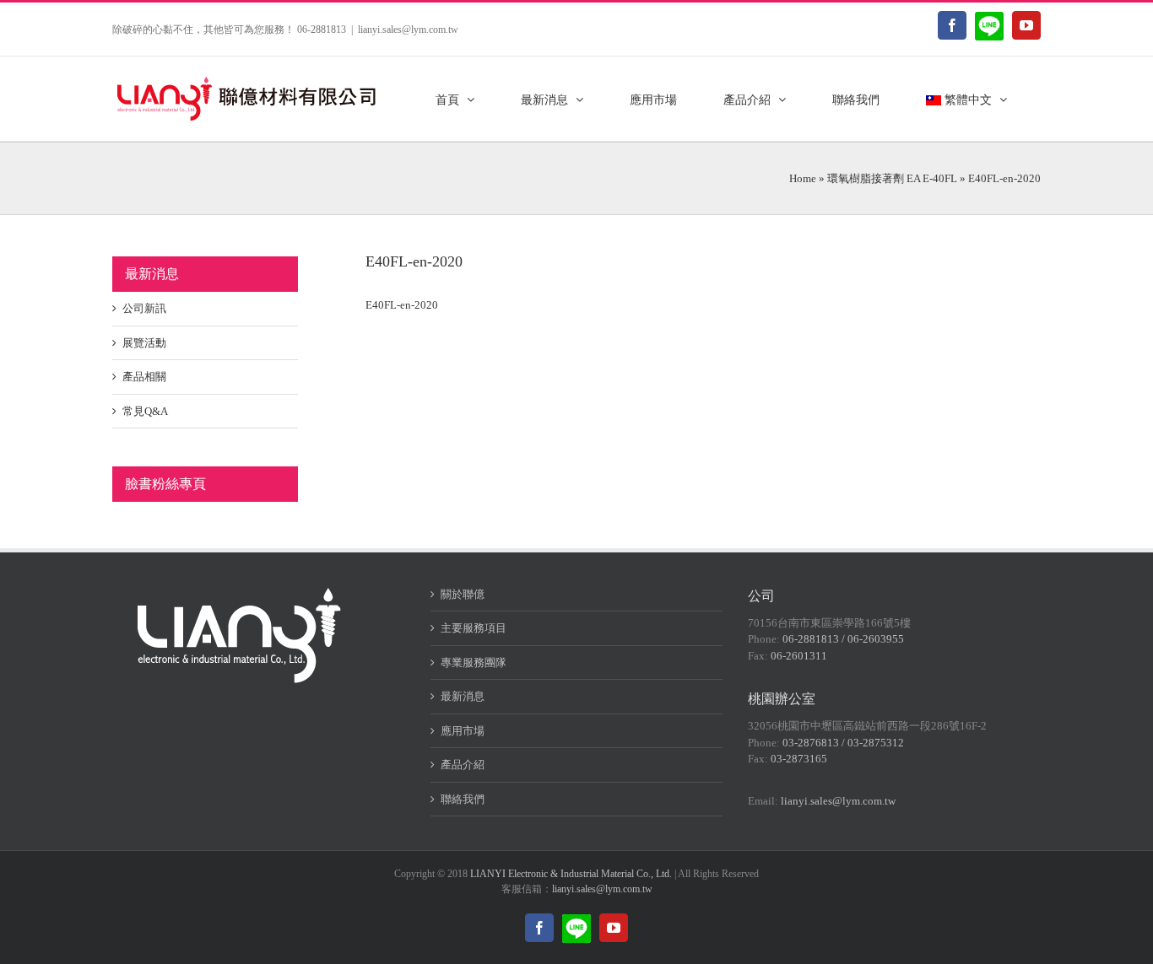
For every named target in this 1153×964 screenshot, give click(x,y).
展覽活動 (144, 343)
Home (802, 178)
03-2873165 (799, 758)
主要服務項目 (473, 628)
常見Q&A (145, 411)
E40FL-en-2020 (401, 305)
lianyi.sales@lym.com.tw (408, 29)
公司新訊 (144, 308)
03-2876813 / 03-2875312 (843, 742)
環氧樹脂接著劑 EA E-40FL (892, 178)
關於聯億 (462, 594)
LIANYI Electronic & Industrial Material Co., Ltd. (571, 874)
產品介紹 (462, 764)
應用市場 (462, 730)
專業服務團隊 (473, 662)
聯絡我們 (462, 799)
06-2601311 (799, 655)
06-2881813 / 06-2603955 (843, 639)
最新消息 (462, 696)
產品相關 (144, 376)
